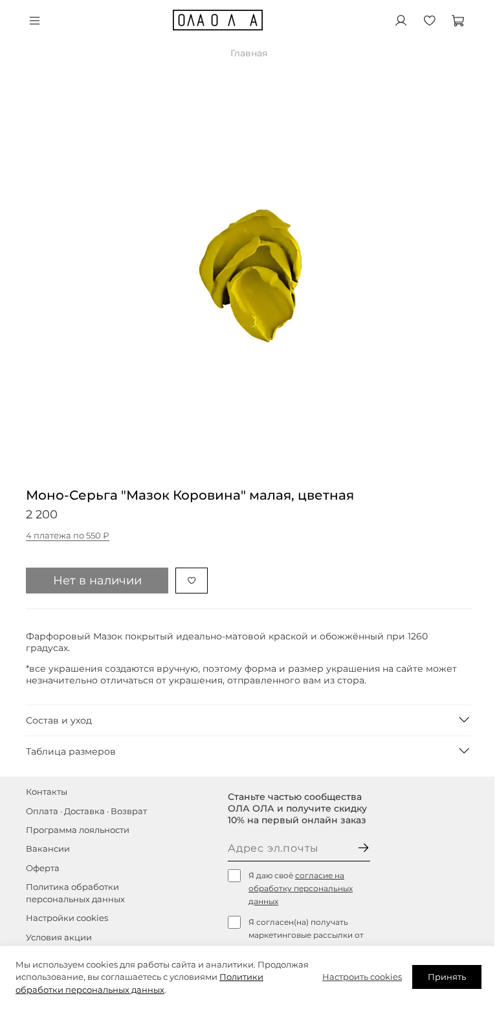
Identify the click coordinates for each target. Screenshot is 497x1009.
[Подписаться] (363, 849)
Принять (447, 976)
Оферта (43, 868)
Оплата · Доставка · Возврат (86, 811)
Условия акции (59, 937)
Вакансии (48, 849)
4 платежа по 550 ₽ (67, 535)
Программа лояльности (77, 830)
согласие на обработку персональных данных (300, 888)
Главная (248, 53)
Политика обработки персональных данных (75, 893)
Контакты (46, 792)
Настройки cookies (67, 918)
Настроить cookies (362, 976)
